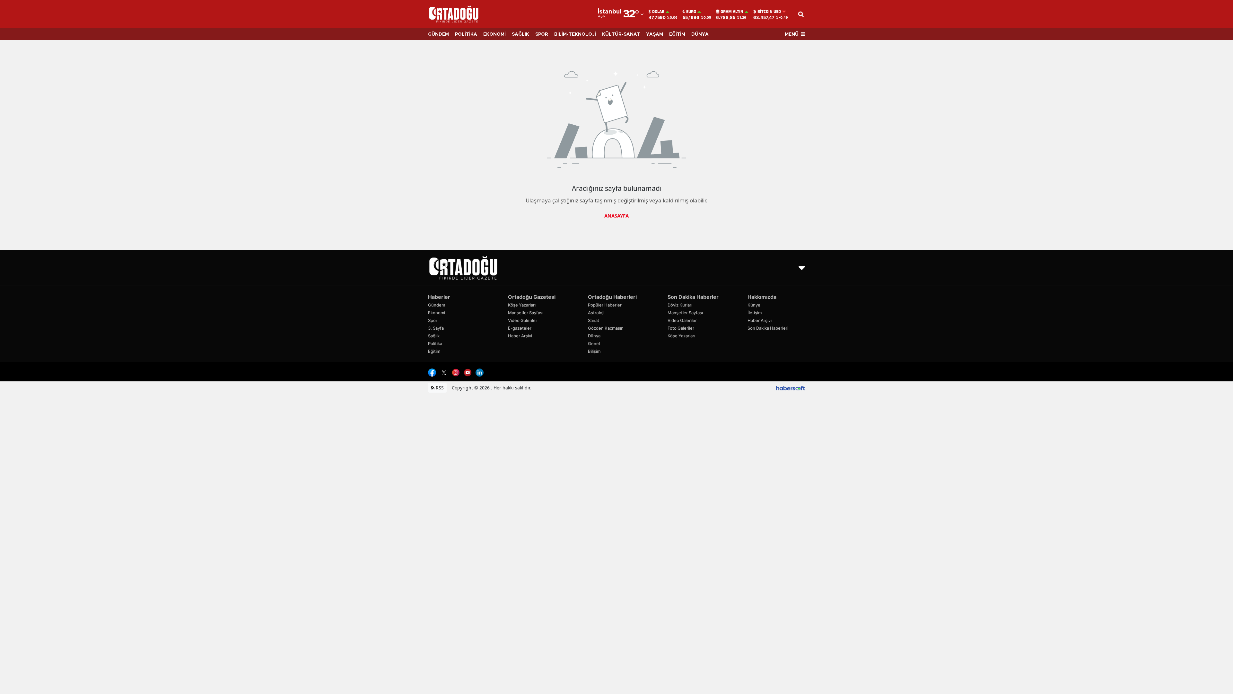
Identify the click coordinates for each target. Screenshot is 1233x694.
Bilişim (594, 351)
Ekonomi (436, 312)
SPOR (541, 34)
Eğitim (434, 351)
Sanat (593, 320)
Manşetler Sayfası (525, 312)
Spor (432, 320)
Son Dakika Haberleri (768, 328)
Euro (691, 11)
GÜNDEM (438, 34)
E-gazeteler (519, 328)
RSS (439, 388)
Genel (594, 343)
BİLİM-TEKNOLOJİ (575, 34)
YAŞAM (654, 34)
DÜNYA (700, 34)
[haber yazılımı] (790, 387)
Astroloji (596, 312)
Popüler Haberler (605, 304)
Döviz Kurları (680, 304)
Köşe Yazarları (522, 304)
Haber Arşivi (520, 335)
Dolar (658, 11)
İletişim (755, 312)
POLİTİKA (466, 34)
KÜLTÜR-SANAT (621, 34)
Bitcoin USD (769, 11)
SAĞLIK (520, 34)
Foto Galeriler (681, 328)
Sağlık (434, 335)
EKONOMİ (494, 34)
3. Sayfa (436, 328)
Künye (754, 304)
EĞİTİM (677, 34)
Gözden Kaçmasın (606, 328)
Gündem (436, 304)
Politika (435, 343)
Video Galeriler (522, 320)
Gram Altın (732, 11)
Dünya (594, 335)
